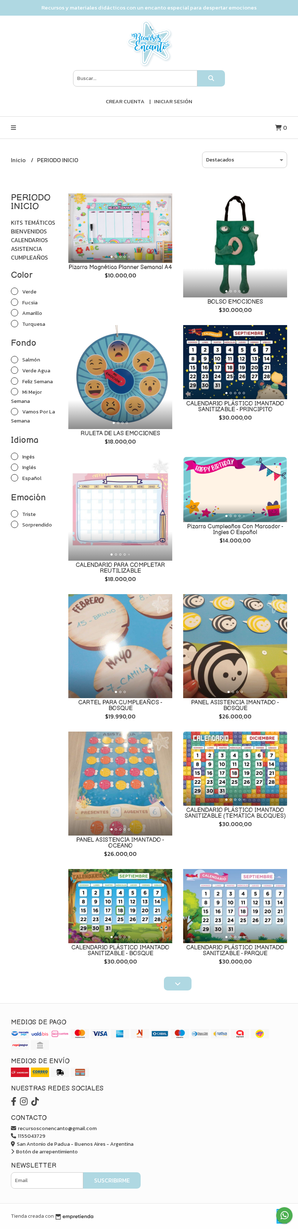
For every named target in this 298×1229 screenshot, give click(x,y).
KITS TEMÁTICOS (33, 222)
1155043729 (31, 1136)
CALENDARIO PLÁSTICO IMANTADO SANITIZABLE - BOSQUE (120, 950)
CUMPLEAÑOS (29, 257)
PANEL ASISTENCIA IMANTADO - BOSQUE (235, 705)
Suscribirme (112, 1180)
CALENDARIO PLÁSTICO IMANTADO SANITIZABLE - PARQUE (235, 950)
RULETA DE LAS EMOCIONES (120, 433)
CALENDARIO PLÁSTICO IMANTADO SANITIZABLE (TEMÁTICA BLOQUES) (235, 813)
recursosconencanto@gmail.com (57, 1128)
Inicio (19, 160)
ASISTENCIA (26, 248)
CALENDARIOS (29, 240)
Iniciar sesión (173, 101)
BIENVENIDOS (29, 231)
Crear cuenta (125, 101)
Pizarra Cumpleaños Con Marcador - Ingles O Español (235, 529)
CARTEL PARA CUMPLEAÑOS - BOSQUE (120, 705)
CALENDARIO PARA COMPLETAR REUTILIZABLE (120, 568)
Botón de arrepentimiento (46, 1152)
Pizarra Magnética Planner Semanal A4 (120, 267)
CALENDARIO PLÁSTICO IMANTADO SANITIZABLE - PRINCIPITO (235, 406)
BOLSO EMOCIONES (235, 302)
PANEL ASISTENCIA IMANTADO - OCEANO (120, 843)
